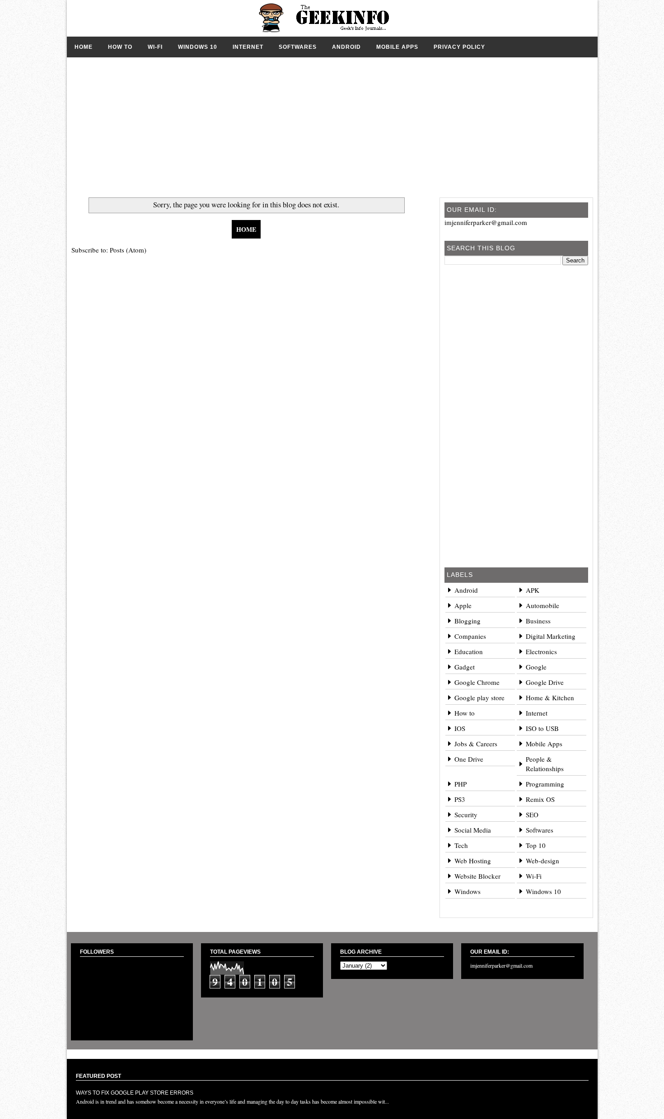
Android (346, 47)
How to (120, 47)
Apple (463, 605)
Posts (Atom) (128, 249)
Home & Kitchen (550, 697)
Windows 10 (197, 47)
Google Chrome (477, 682)
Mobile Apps (397, 47)
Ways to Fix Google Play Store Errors (134, 1093)
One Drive (468, 758)
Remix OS (540, 799)
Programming (545, 783)
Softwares (298, 47)
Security (465, 814)
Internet (248, 47)
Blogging (467, 620)
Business (538, 620)
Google (536, 666)
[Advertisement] (332, 120)
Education (468, 651)
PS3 (459, 799)
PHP (460, 783)
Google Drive (545, 682)
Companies (470, 636)
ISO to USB (542, 728)
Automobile (542, 605)
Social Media (472, 829)
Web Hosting (472, 860)
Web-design (542, 860)
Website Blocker (477, 875)
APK (532, 590)
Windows (467, 891)
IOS (459, 728)
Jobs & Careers (475, 743)
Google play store (479, 697)
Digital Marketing (550, 636)
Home (84, 47)
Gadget (464, 666)
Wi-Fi (155, 47)
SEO (532, 814)
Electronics (541, 651)
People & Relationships (545, 763)
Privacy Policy (459, 47)
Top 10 (536, 845)
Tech (461, 845)
